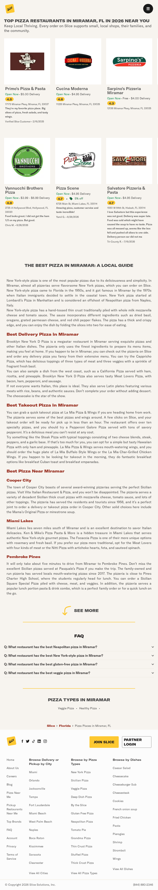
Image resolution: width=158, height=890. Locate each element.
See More (86, 610)
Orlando (34, 780)
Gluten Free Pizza (82, 813)
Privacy (11, 846)
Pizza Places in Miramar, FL (93, 726)
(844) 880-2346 (143, 884)
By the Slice (78, 805)
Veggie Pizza (79, 788)
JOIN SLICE (104, 742)
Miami (33, 772)
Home (10, 760)
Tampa (33, 797)
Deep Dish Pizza (81, 797)
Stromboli (119, 850)
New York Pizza (81, 772)
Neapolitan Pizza (82, 821)
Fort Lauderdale (39, 805)
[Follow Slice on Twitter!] (28, 742)
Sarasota (35, 854)
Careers (12, 776)
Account (12, 838)
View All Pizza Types (84, 873)
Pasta (116, 826)
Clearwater (36, 863)
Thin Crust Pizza (81, 846)
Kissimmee (36, 846)
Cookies (118, 801)
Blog (9, 784)
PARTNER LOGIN (133, 742)
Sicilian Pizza (79, 780)
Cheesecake (120, 776)
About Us (13, 768)
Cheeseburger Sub (124, 784)
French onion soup (125, 809)
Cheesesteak (121, 793)
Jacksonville (37, 788)
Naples (33, 830)
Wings (117, 859)
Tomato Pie (78, 830)
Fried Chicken (122, 817)
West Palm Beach (40, 821)
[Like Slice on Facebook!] (22, 742)
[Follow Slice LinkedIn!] (39, 742)
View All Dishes (123, 869)
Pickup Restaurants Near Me (14, 809)
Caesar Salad (121, 768)
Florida (65, 726)
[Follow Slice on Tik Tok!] (33, 742)
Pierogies (119, 834)
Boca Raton (36, 838)
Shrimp (117, 842)
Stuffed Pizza (79, 854)
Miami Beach (37, 813)
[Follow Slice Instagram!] (45, 742)
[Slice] (10, 9)
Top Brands (14, 821)
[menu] (148, 8)
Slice (51, 726)
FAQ (9, 830)
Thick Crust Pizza (82, 863)
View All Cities (38, 873)
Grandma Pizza (81, 838)
